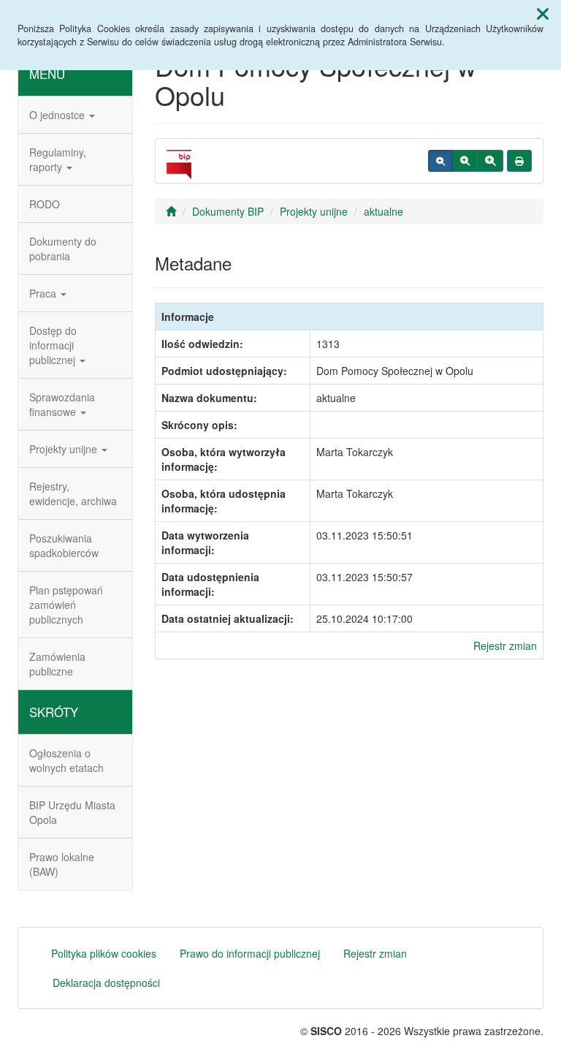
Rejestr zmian (505, 645)
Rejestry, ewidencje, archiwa (73, 493)
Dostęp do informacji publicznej (53, 345)
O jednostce (58, 114)
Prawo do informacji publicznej (250, 953)
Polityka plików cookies (103, 953)
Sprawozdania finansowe (62, 404)
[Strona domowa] (171, 211)
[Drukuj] (519, 161)
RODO (44, 204)
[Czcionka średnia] (465, 161)
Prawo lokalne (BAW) (61, 864)
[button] (542, 13)
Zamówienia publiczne (57, 663)
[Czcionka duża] (490, 161)
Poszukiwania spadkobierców (64, 545)
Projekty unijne (64, 449)
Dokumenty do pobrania (62, 248)
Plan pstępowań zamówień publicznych (66, 604)
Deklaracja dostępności (106, 982)
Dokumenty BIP (228, 211)
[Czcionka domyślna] (440, 161)
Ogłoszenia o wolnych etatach (66, 760)
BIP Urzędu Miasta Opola (72, 812)
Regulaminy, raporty (57, 159)
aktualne (383, 211)
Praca (44, 293)
